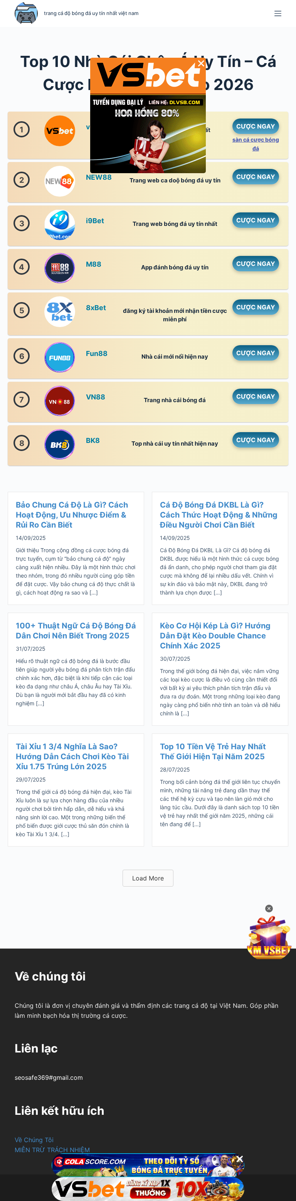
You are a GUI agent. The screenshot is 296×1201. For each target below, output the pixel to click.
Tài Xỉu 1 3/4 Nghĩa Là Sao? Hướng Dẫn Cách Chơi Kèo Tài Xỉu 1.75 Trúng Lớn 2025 (72, 756)
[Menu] (277, 13)
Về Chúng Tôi (34, 1140)
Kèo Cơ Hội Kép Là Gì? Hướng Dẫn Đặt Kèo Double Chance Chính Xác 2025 (215, 635)
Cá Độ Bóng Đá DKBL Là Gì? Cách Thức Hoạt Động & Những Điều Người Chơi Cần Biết (219, 515)
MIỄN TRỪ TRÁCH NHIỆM (52, 1150)
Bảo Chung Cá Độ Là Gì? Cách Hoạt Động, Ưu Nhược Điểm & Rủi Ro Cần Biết (72, 515)
